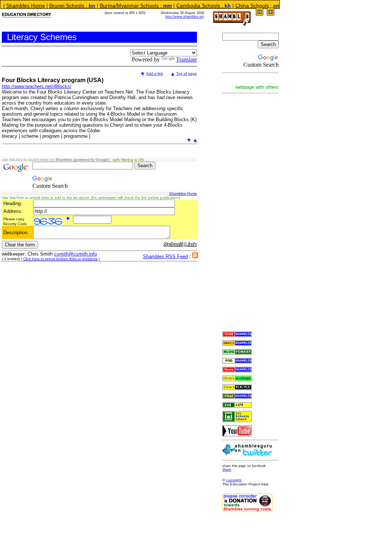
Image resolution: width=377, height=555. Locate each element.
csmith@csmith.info (75, 254)
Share (226, 469)
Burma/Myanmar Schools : (125, 5)
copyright (234, 480)
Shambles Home (183, 194)
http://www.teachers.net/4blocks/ (36, 86)
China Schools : (247, 5)
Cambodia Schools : (193, 5)
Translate (186, 59)
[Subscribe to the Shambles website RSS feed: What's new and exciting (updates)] (195, 256)
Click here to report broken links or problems (60, 259)
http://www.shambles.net (184, 16)
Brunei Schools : (62, 5)
